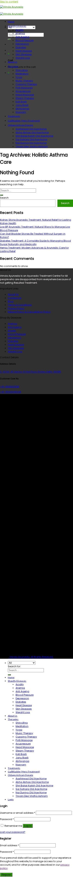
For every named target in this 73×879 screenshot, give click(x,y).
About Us (12, 61)
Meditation (22, 73)
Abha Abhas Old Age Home (32, 132)
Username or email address (17, 812)
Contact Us (14, 298)
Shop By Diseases (17, 26)
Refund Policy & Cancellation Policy (29, 311)
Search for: (14, 31)
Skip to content (9, 1)
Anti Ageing (22, 37)
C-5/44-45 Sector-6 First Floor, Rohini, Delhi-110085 (30, 371)
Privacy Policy (16, 308)
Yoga (19, 77)
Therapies (13, 66)
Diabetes (21, 47)
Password (7, 819)
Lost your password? (12, 832)
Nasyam (21, 112)
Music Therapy (24, 80)
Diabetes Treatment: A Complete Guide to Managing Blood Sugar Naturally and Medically (35, 242)
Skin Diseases (24, 54)
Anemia (20, 33)
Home (11, 21)
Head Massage (25, 94)
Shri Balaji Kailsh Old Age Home (34, 136)
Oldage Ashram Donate (20, 125)
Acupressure (23, 91)
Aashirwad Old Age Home (31, 129)
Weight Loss (23, 57)
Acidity (20, 30)
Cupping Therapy (26, 84)
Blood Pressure (24, 40)
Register (6, 874)
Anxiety (12, 330)
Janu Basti (22, 105)
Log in (27, 825)
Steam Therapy (25, 98)
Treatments (14, 116)
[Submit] (9, 39)
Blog (10, 301)
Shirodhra (22, 70)
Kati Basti (21, 101)
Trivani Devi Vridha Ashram (32, 146)
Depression (22, 44)
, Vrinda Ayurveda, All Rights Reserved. (31, 657)
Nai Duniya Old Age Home (31, 143)
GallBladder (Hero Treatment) (24, 120)
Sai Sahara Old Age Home (31, 139)
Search (4, 197)
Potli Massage (24, 87)
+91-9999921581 (9, 386)
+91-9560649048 (10, 391)
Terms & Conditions (20, 304)
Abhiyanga (22, 108)
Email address (9, 845)
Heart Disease (24, 51)
